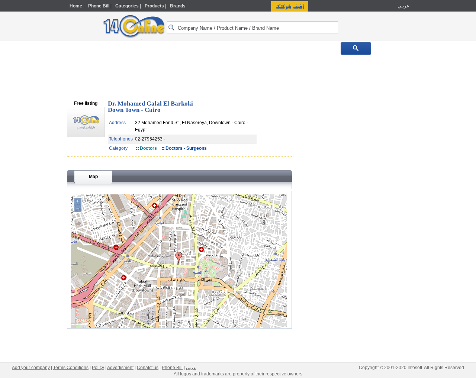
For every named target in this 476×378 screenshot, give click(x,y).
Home (76, 6)
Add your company (31, 367)
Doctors (148, 148)
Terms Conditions (71, 367)
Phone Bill (98, 6)
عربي (191, 367)
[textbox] (252, 27)
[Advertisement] (441, 158)
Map (93, 176)
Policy (98, 367)
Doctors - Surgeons (186, 148)
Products (154, 6)
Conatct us (147, 367)
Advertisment (120, 367)
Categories (127, 6)
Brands (178, 6)
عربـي (402, 6)
